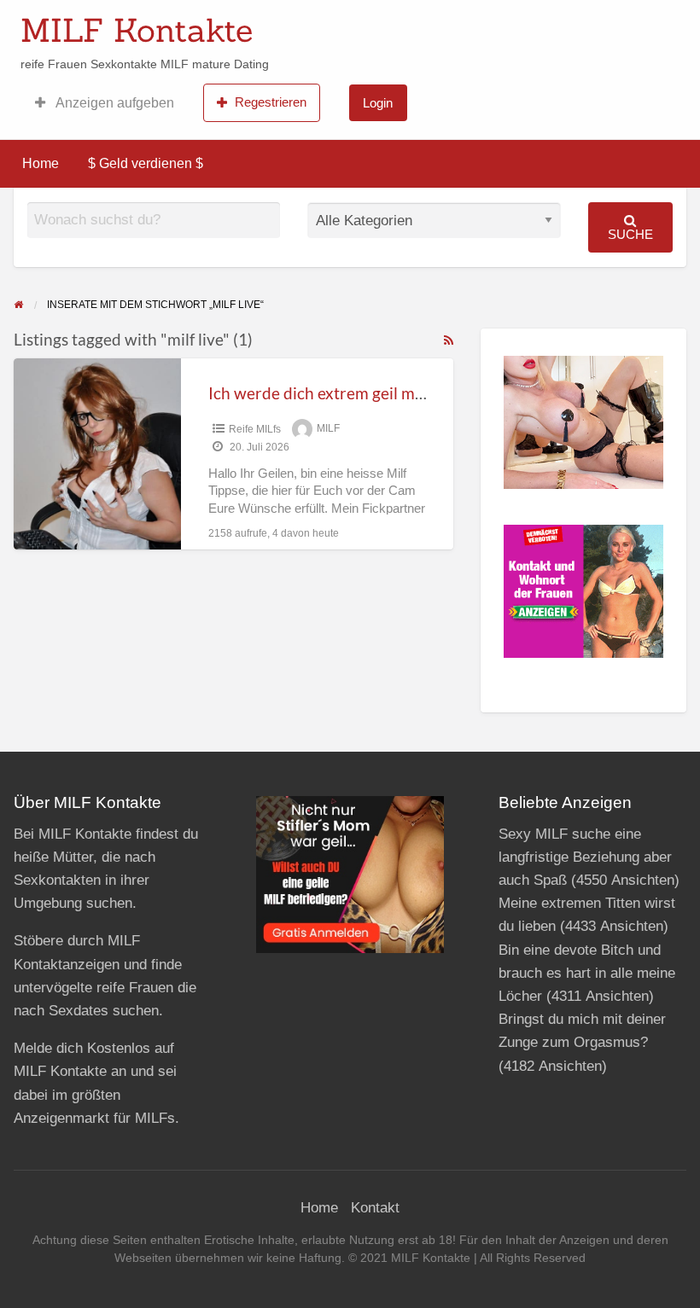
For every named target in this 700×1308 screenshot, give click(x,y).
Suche (630, 234)
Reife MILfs (255, 429)
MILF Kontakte (136, 29)
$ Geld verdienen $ (145, 163)
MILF (328, 429)
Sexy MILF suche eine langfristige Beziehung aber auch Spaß (585, 857)
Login (378, 103)
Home (40, 163)
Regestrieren (270, 102)
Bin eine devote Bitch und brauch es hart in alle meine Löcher (587, 973)
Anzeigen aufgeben (113, 103)
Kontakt (375, 1208)
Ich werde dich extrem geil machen (333, 393)
